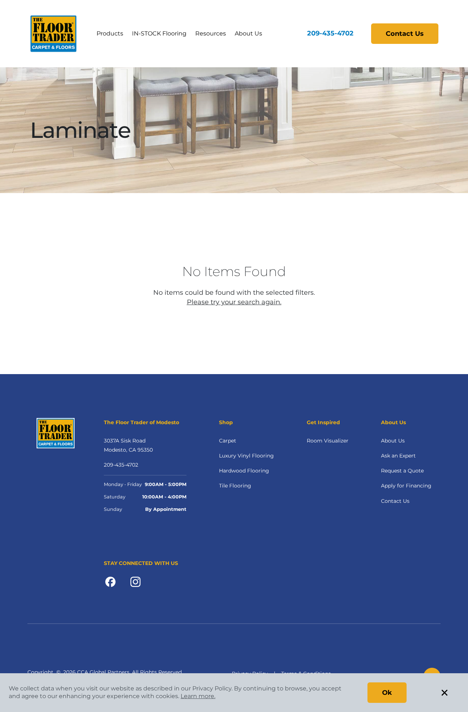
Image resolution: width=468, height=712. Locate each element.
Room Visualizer (327, 440)
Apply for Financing (406, 485)
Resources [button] (210, 33)
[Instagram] (135, 581)
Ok (387, 693)
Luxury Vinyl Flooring (246, 455)
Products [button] (110, 33)
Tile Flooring (235, 485)
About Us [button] (248, 33)
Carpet (227, 440)
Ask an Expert (398, 455)
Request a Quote (402, 470)
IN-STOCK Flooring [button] (159, 33)
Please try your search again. (234, 302)
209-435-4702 (330, 33)
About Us (393, 440)
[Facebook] (110, 581)
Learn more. (198, 696)
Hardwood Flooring (244, 470)
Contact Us (405, 34)
